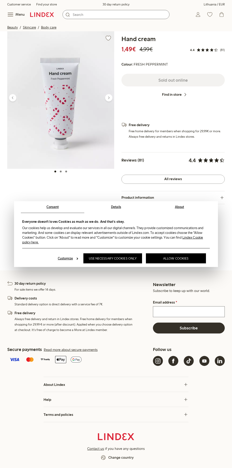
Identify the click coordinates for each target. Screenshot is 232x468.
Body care (48, 27)
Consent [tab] (52, 207)
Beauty (12, 27)
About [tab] (179, 207)
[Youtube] (204, 361)
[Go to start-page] (42, 14)
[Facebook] (173, 361)
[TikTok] (189, 361)
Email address (165, 302)
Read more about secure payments (71, 350)
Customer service (19, 4)
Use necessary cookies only (113, 258)
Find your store (46, 4)
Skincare (29, 27)
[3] (66, 171)
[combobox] (116, 14)
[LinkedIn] (220, 361)
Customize (65, 258)
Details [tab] (116, 207)
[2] (60, 171)
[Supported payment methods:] (79, 360)
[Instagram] (158, 361)
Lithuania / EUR (214, 4)
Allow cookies (175, 258)
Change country (121, 457)
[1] (55, 171)
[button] (60, 100)
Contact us (95, 448)
